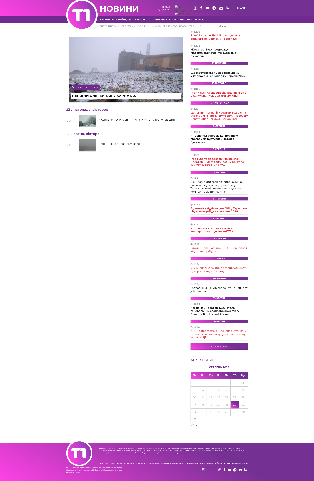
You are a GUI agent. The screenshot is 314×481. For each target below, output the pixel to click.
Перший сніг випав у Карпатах (104, 96)
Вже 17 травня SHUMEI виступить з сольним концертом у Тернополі (215, 37)
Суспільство (143, 19)
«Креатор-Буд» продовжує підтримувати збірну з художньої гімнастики (214, 53)
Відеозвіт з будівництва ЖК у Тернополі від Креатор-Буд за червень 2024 (219, 210)
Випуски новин (109, 26)
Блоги (183, 26)
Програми (127, 26)
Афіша (198, 19)
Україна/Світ (124, 19)
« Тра (194, 425)
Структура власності (236, 463)
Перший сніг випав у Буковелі (119, 143)
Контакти (116, 463)
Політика (160, 19)
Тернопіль (107, 19)
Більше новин (219, 346)
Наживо (156, 26)
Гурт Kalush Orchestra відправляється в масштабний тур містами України (218, 94)
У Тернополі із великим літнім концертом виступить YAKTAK (212, 230)
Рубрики (142, 26)
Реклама (154, 463)
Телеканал (195, 26)
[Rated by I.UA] (209, 470)
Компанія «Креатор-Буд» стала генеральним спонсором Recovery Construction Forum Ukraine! (215, 311)
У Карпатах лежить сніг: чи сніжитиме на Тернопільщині (136, 119)
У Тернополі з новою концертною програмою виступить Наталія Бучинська (214, 139)
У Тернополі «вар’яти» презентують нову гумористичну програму (218, 269)
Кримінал (186, 19)
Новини (119, 9)
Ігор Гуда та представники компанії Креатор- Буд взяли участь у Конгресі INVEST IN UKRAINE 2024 (217, 162)
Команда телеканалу (136, 463)
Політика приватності (173, 463)
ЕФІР (241, 8)
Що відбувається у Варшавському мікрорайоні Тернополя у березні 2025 (218, 74)
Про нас (104, 463)
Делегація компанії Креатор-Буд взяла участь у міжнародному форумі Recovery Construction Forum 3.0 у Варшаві (219, 116)
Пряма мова (170, 26)
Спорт (173, 19)
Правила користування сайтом (204, 463)
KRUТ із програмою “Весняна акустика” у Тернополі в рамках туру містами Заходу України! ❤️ (218, 334)
